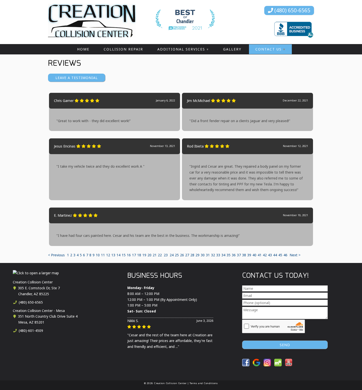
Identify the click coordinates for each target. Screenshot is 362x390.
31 (208, 255)
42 (265, 255)
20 (149, 255)
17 (134, 255)
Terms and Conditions (204, 383)
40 (254, 255)
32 (213, 255)
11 (103, 255)
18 (139, 255)
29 (197, 255)
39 (249, 255)
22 (160, 255)
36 (234, 255)
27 (187, 255)
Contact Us (268, 49)
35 (228, 255)
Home (83, 49)
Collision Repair (123, 49)
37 (239, 255)
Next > (295, 255)
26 (182, 255)
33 (218, 255)
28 (192, 255)
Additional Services (181, 49)
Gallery (232, 49)
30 (203, 255)
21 (155, 255)
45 (280, 255)
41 (260, 255)
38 (244, 255)
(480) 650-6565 (291, 10)
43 (270, 255)
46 (285, 255)
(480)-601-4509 (30, 330)
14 (118, 255)
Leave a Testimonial (76, 77)
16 (129, 255)
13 (113, 255)
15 (124, 255)
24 (172, 255)
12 (108, 255)
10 (98, 255)
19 (144, 255)
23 (166, 255)
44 (275, 255)
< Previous (57, 255)
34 (223, 255)
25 (177, 255)
